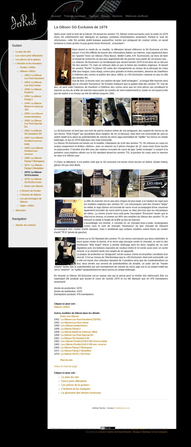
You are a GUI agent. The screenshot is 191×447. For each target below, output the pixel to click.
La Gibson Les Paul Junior (75, 322)
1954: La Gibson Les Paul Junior (33, 84)
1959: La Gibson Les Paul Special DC (33, 123)
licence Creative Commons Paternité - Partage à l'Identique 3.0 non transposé (133, 432)
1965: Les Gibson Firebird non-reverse (33, 151)
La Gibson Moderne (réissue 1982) (79, 332)
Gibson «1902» (28, 71)
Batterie (117, 16)
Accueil (56, 16)
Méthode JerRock (137, 16)
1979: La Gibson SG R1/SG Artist (33, 181)
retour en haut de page (65, 366)
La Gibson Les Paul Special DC (77, 335)
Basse (105, 16)
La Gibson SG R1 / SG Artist (75, 354)
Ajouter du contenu (25, 225)
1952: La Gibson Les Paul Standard (34, 77)
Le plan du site (23, 51)
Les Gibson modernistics (73, 325)
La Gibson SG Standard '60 (75, 338)
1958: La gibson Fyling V (32, 98)
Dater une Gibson (33, 186)
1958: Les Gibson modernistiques (33, 115)
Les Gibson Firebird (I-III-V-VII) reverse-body (84, 341)
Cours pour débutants (74, 381)
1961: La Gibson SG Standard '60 (33, 132)
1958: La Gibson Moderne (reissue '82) (33, 106)
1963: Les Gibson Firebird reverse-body (33, 140)
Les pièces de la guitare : (75, 385)
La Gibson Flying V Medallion (76, 350)
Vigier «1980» (27, 205)
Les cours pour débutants (29, 55)
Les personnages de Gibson (31, 200)
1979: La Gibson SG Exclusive (33, 174)
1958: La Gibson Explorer (33, 91)
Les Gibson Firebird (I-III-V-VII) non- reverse (83, 344)
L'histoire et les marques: (76, 388)
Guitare (93, 16)
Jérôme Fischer (138, 429)
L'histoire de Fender (30, 191)
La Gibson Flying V (70, 328)
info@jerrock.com (122, 408)
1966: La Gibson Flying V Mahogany (34, 160)
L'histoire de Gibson (30, 194)
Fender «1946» (28, 67)
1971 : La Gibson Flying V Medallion (33, 167)
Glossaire (20, 210)
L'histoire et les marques (28, 63)
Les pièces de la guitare (28, 59)
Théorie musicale (75, 16)
